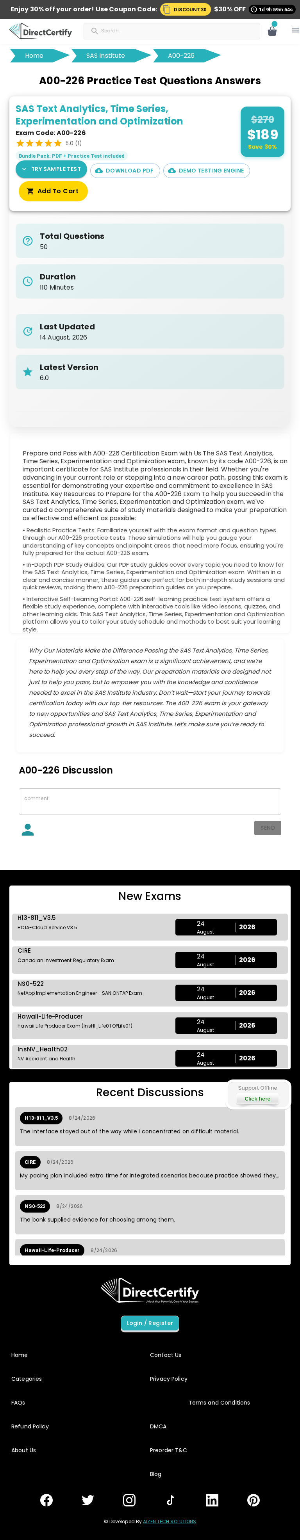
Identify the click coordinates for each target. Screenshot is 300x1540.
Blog (156, 1474)
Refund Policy (30, 1426)
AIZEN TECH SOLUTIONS (169, 1521)
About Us (23, 1450)
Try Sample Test (56, 169)
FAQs (18, 1403)
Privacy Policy (169, 1379)
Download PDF (130, 170)
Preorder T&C (169, 1450)
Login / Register (150, 1323)
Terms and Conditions (219, 1403)
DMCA (158, 1426)
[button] (185, 9)
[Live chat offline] (258, 1094)
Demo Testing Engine (211, 170)
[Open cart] (272, 31)
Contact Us (165, 1355)
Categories (26, 1379)
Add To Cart (58, 191)
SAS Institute (105, 55)
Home (34, 55)
